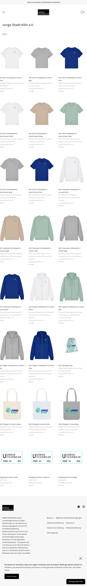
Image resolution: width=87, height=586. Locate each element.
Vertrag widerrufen (76, 581)
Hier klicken (12, 576)
